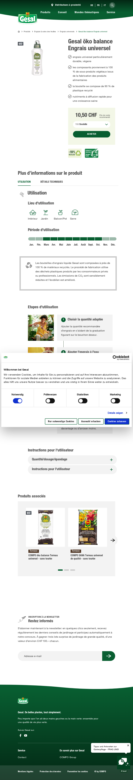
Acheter (91, 134)
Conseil (62, 12)
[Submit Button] (108, 656)
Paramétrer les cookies (77, 772)
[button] (60, 570)
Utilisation (24, 182)
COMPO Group (68, 757)
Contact (22, 757)
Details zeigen (115, 412)
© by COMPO (100, 772)
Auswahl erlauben (91, 422)
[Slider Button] (113, 540)
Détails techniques (51, 182)
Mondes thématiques (87, 12)
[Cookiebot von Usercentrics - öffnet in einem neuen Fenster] (115, 357)
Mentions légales (25, 772)
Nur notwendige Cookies (61, 422)
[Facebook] (20, 735)
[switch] (50, 400)
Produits (45, 12)
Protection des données (50, 772)
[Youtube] (25, 735)
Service (111, 12)
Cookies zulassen (117, 422)
